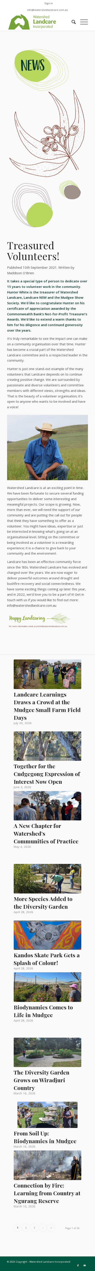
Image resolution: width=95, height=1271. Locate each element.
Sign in (48, 3)
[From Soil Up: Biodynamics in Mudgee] (47, 1115)
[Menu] (82, 22)
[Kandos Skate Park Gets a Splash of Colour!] (47, 935)
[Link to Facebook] (78, 1265)
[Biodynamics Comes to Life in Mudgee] (47, 987)
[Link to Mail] (84, 1265)
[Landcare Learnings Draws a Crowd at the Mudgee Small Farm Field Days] (47, 674)
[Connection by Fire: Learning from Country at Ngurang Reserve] (47, 1165)
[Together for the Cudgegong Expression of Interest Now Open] (47, 746)
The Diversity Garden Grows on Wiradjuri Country (41, 1080)
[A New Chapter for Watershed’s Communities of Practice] (47, 805)
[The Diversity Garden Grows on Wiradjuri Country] (47, 1052)
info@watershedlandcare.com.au (47, 9)
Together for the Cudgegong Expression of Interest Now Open (47, 773)
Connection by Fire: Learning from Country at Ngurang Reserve (47, 1193)
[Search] (71, 22)
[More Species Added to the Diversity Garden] (47, 878)
